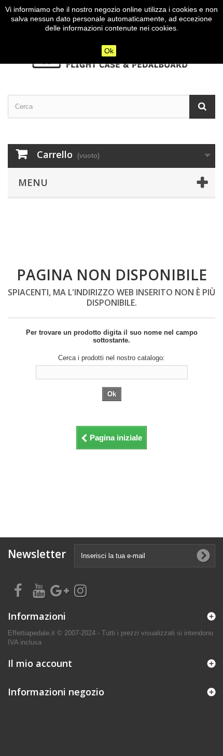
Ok (109, 51)
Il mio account (40, 663)
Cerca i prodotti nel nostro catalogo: (111, 358)
